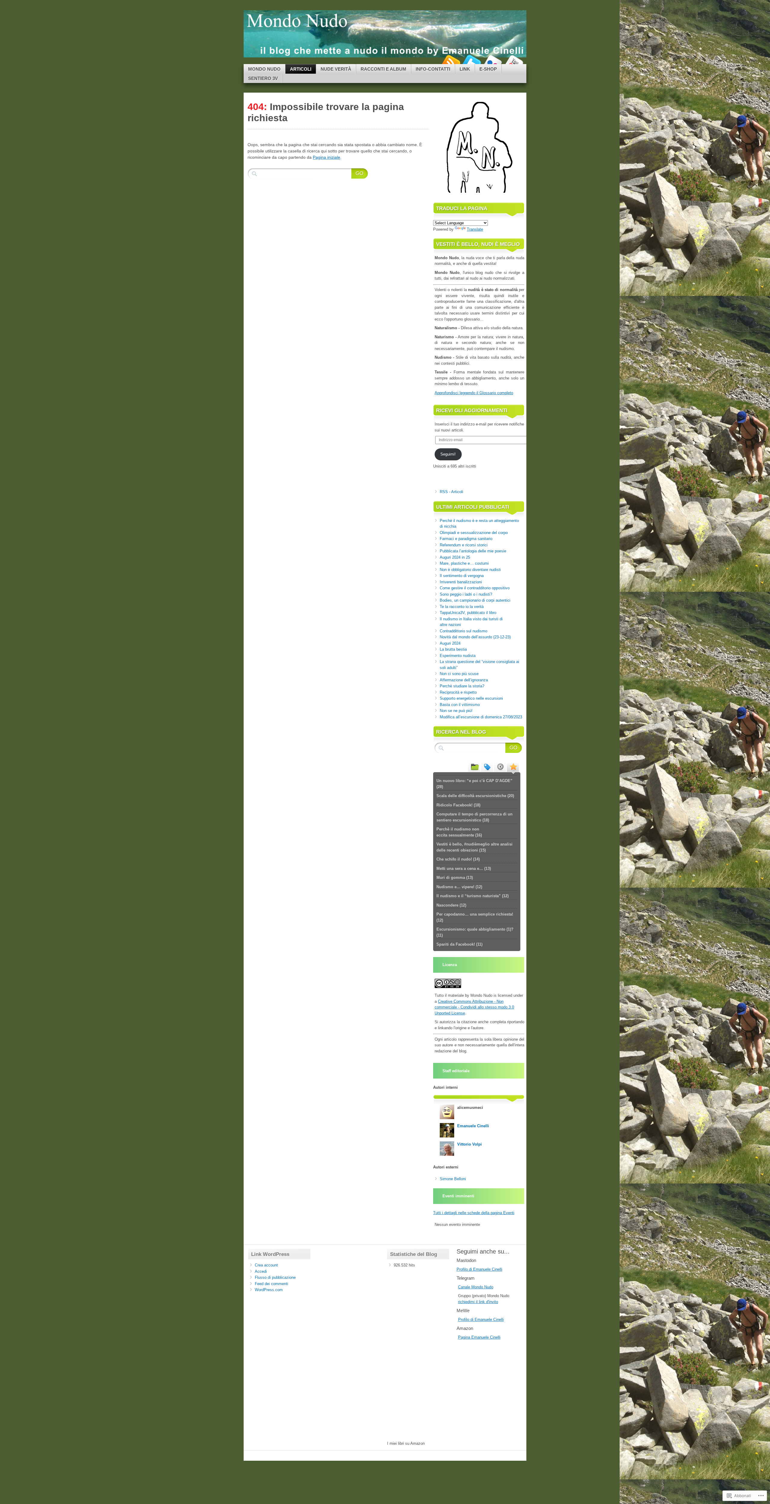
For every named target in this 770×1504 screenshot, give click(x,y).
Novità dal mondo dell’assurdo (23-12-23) (475, 637)
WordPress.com (269, 1290)
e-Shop (488, 69)
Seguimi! (448, 454)
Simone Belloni (453, 1179)
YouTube (513, 62)
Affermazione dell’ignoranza (464, 680)
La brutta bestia (453, 649)
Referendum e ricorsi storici (464, 545)
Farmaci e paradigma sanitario (466, 538)
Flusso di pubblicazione (275, 1277)
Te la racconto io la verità (462, 606)
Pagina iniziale (326, 157)
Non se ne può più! (456, 710)
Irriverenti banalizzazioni (461, 582)
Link (465, 69)
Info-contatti (433, 69)
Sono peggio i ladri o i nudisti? (466, 594)
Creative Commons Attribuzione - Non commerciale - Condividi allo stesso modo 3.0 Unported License (474, 1007)
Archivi (500, 766)
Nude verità (336, 69)
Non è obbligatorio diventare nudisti (470, 569)
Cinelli (495, 1337)
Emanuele (480, 1337)
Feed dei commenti (271, 1283)
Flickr (492, 62)
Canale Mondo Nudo (475, 1287)
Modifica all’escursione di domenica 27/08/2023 (481, 717)
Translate (475, 229)
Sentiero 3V (263, 78)
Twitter (471, 62)
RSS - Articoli (451, 492)
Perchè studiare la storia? (462, 686)
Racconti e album (383, 69)
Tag (487, 766)
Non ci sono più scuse (459, 673)
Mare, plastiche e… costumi (464, 563)
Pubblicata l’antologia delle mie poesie (473, 551)
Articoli (300, 69)
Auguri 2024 (450, 643)
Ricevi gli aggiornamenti (471, 410)
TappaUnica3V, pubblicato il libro (468, 612)
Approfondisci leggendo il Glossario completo (474, 393)
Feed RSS (450, 62)
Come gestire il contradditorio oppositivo (475, 588)
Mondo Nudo (264, 69)
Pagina (464, 1337)
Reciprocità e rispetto (458, 692)
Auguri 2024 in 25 (455, 557)
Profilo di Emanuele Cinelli (479, 1269)
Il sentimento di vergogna (462, 575)
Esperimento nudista (458, 655)
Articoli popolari (513, 766)
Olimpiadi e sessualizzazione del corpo (474, 532)
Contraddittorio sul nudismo (463, 631)
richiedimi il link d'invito (478, 1302)
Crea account (266, 1265)
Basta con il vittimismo (460, 704)
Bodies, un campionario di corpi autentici (475, 600)
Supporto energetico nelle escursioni (471, 698)
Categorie (474, 766)
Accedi (261, 1271)
